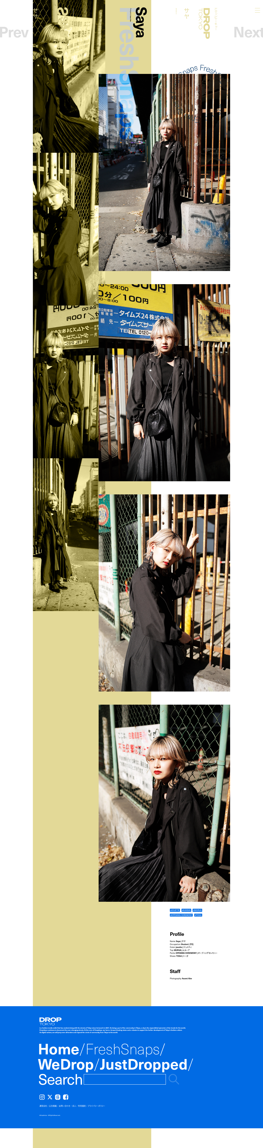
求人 (74, 1105)
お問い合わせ (64, 1105)
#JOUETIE (174, 910)
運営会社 (43, 1105)
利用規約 (82, 1105)
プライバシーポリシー (96, 1105)
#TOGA (198, 915)
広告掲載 (53, 1105)
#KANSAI (186, 910)
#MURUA (197, 910)
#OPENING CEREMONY (181, 915)
